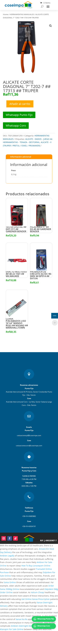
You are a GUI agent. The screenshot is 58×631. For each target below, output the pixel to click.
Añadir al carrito (19, 104)
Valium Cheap (37, 592)
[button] (50, 25)
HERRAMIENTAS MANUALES (22, 14)
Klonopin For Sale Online (11, 629)
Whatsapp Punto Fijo (19, 115)
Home (5, 14)
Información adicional (20, 156)
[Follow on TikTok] (15, 538)
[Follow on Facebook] (9, 538)
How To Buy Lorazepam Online (35, 565)
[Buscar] (42, 6)
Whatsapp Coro (16, 125)
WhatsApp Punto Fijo (45, 619)
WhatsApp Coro (43, 626)
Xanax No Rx (21, 619)
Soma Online (10, 582)
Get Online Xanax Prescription (35, 599)
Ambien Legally (7, 555)
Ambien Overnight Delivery (23, 626)
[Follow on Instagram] (3, 538)
